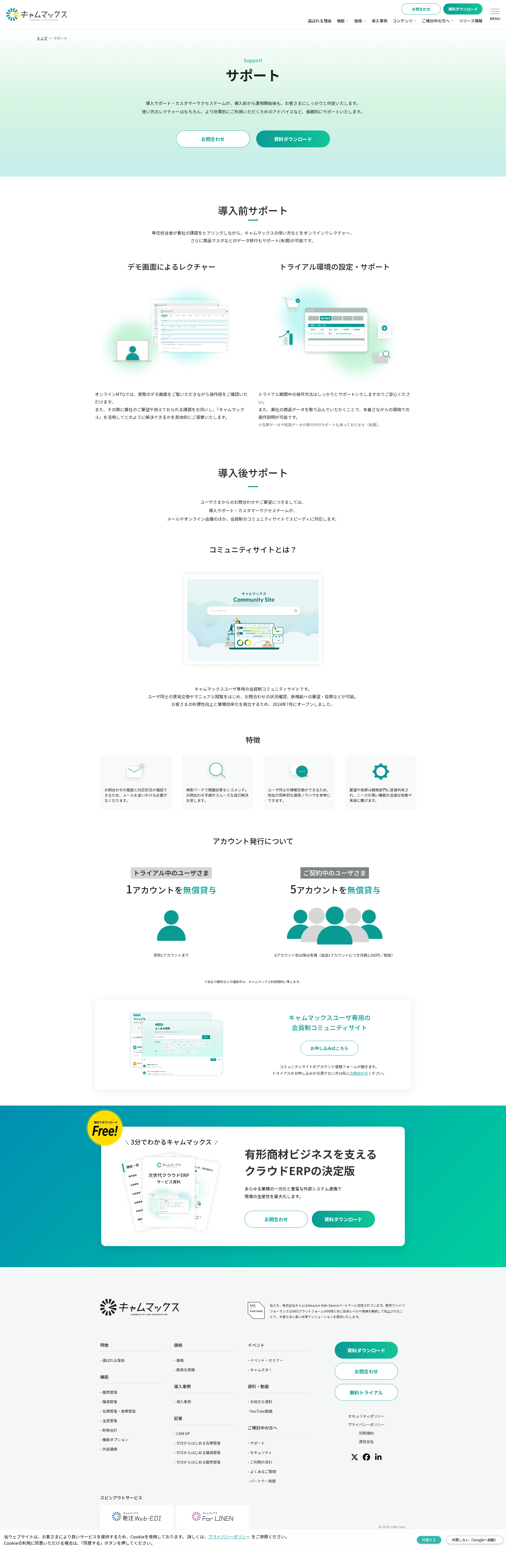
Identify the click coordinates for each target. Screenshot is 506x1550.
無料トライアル (366, 1392)
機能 (341, 20)
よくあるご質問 (263, 1471)
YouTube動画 (261, 1411)
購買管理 (110, 1401)
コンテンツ (402, 20)
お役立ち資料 (261, 1401)
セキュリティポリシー (366, 1416)
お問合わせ (421, 9)
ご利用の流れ (261, 1462)
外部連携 (110, 1449)
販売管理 (110, 1392)
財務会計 (110, 1430)
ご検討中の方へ (436, 20)
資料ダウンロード (463, 9)
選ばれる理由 (320, 20)
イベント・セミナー (266, 1360)
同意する (429, 1539)
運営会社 (366, 1441)
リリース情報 (471, 20)
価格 (358, 20)
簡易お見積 (185, 1369)
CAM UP (183, 1433)
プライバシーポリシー (366, 1424)
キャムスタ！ (261, 1369)
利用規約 (366, 1433)
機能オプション (115, 1439)
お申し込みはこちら (329, 1048)
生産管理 (110, 1420)
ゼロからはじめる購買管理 (198, 1452)
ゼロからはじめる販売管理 (198, 1462)
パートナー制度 (263, 1481)
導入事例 (379, 20)
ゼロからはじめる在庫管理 (198, 1443)
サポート (257, 1443)
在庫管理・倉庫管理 (119, 1411)
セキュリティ (261, 1452)
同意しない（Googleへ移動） (475, 1539)
